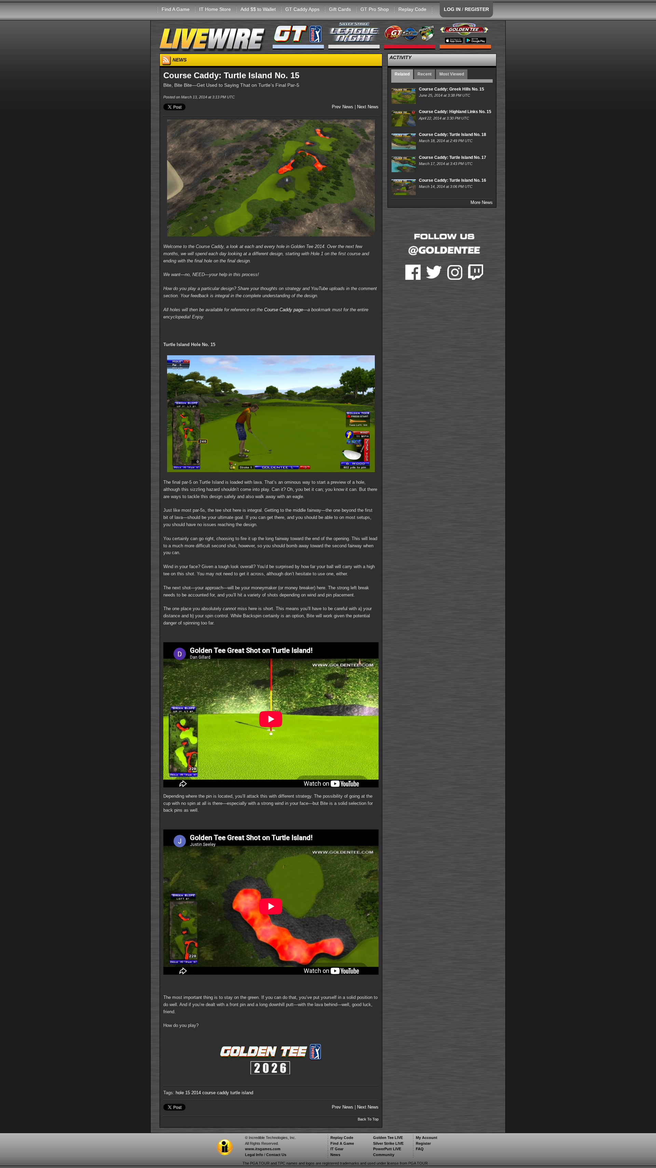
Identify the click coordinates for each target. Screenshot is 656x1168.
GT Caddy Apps (302, 9)
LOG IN (452, 9)
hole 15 (183, 1092)
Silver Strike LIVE (388, 1143)
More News (481, 202)
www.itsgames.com (263, 1149)
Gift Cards (340, 9)
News (335, 1155)
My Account (426, 1138)
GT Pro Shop (374, 9)
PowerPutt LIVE (387, 1149)
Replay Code (412, 9)
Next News (368, 106)
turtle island (241, 1092)
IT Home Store (215, 9)
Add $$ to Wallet (258, 9)
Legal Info (254, 1155)
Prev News (342, 106)
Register (423, 1143)
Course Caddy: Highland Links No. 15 (455, 111)
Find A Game (176, 9)
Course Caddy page (283, 309)
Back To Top (368, 1119)
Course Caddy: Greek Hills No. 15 (451, 89)
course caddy (215, 1092)
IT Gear (336, 1149)
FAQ (420, 1149)
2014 (196, 1092)
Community (383, 1155)
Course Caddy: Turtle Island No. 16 (452, 180)
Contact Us (276, 1155)
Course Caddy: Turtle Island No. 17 (452, 157)
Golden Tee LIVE (388, 1138)
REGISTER (477, 9)
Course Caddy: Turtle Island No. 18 (452, 134)
